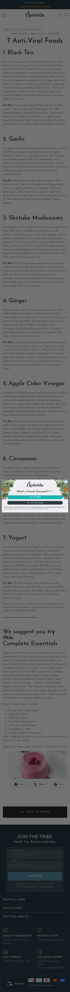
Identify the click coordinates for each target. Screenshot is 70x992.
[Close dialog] (66, 482)
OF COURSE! (34, 497)
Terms (45, 509)
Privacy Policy (37, 509)
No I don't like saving (35, 503)
